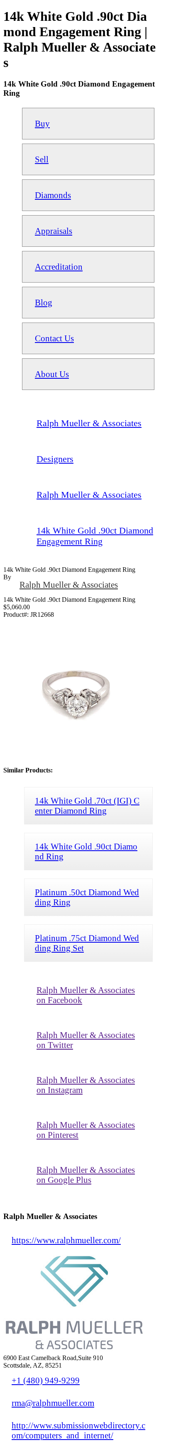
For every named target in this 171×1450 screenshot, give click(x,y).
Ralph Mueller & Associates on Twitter (86, 1040)
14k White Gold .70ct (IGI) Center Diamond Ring (87, 805)
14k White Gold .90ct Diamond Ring (86, 851)
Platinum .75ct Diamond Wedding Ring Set (87, 943)
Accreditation (59, 266)
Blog (43, 302)
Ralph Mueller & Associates (69, 584)
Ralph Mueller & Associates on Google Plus (86, 1174)
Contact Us (54, 338)
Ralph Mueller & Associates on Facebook (86, 995)
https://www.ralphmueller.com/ (66, 1240)
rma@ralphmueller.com (53, 1403)
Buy (42, 123)
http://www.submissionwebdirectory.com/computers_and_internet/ (78, 1430)
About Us (52, 374)
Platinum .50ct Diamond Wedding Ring (87, 897)
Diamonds (53, 195)
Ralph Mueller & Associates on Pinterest (86, 1130)
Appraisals (53, 231)
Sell (42, 159)
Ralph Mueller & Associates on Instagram (86, 1085)
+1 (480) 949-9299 (46, 1380)
